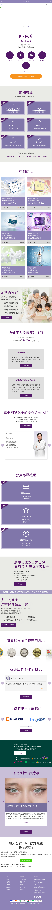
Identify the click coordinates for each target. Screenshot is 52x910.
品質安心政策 (26, 365)
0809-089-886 (14, 864)
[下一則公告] (50, 1)
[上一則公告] (1, 1)
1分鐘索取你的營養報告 (8, 625)
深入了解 (20, 584)
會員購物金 (22, 884)
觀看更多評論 (26, 697)
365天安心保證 (23, 879)
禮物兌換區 (22, 886)
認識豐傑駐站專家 (26, 425)
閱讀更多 (26, 831)
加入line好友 (27, 860)
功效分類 (8, 882)
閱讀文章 (26, 822)
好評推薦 (8, 889)
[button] (49, 445)
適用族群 (8, 881)
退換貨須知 (22, 889)
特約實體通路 (22, 887)
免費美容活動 (22, 881)
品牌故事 (8, 884)
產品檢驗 (8, 886)
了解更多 (6, 317)
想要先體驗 (22, 882)
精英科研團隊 (8, 887)
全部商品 (8, 879)
